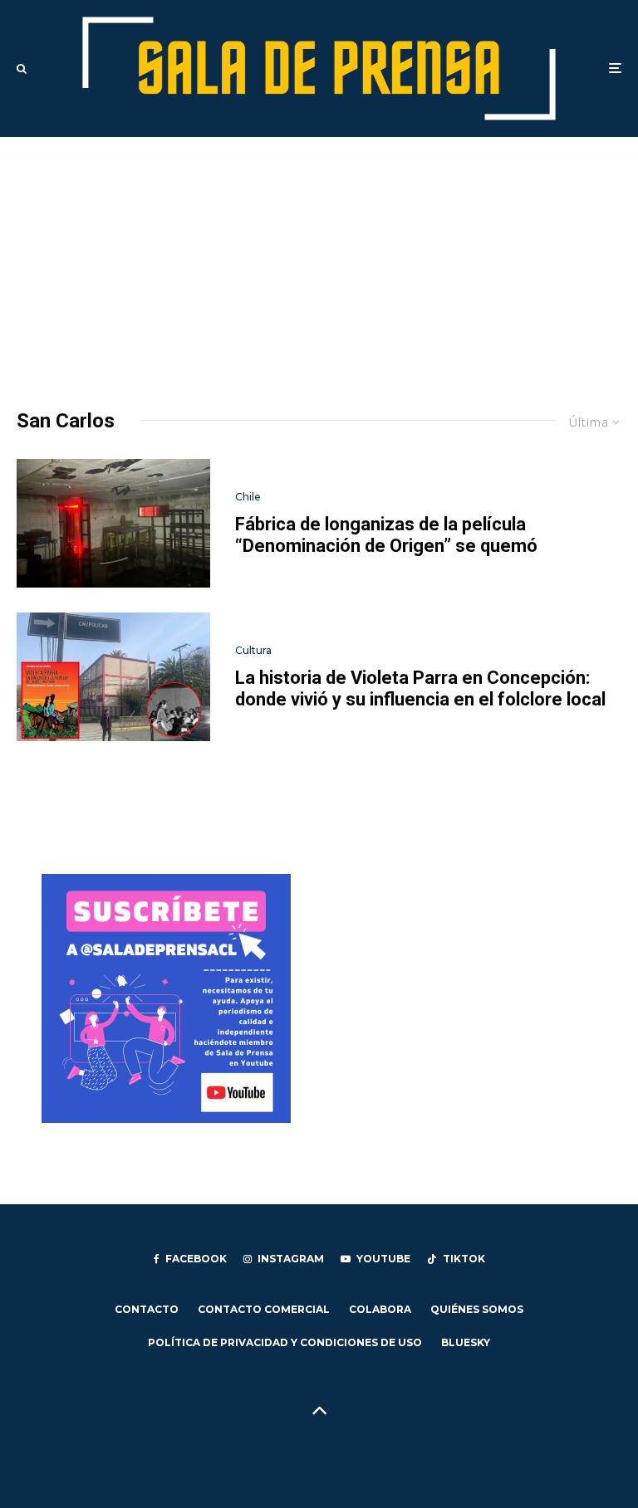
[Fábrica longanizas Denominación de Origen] (113, 523)
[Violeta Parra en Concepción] (113, 676)
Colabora (380, 1309)
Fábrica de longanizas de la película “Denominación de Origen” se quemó (386, 535)
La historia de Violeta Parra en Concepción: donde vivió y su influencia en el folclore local (420, 688)
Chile (248, 496)
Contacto (147, 1309)
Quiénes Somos (476, 1309)
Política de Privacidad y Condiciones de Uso (285, 1342)
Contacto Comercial (264, 1309)
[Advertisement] (319, 261)
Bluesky (465, 1342)
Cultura (253, 650)
